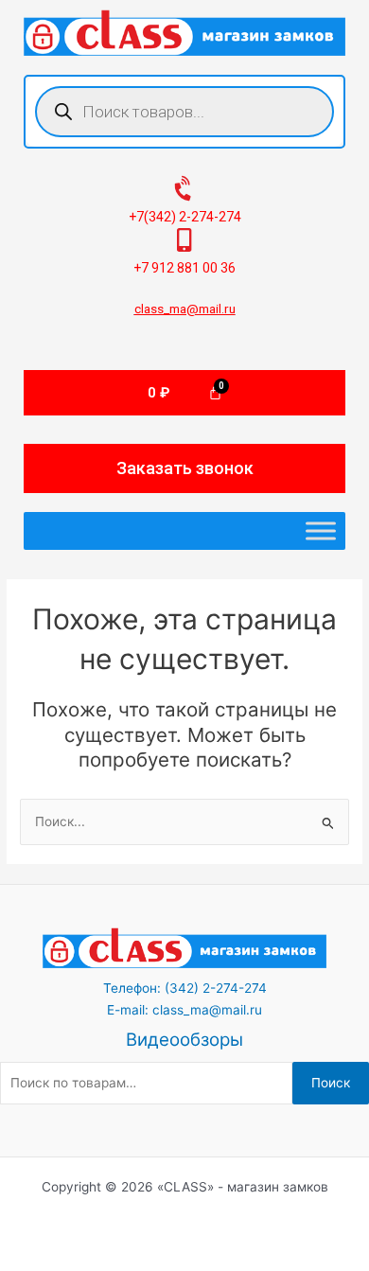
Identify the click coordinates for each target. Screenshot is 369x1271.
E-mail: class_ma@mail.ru (184, 1009)
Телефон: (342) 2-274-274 (185, 988)
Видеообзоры (184, 1039)
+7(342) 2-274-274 (185, 216)
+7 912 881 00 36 (184, 267)
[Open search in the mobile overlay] (184, 112)
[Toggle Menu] (321, 531)
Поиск (330, 1082)
